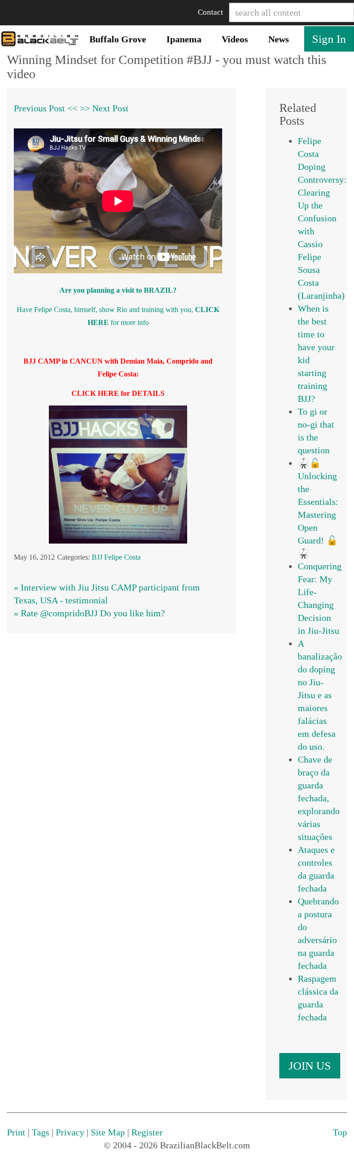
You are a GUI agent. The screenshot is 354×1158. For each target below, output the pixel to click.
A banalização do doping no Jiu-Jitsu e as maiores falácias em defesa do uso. (320, 695)
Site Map (108, 1132)
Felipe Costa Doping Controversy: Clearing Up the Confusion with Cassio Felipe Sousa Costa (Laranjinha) (322, 218)
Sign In (329, 39)
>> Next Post (104, 108)
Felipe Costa (122, 557)
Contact (210, 12)
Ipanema (183, 39)
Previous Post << (45, 108)
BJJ (97, 557)
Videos (235, 39)
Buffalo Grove (117, 39)
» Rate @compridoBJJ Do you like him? (89, 613)
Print (16, 1132)
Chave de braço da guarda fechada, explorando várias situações (319, 798)
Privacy (70, 1132)
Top (340, 1132)
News (278, 39)
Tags (40, 1132)
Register (147, 1132)
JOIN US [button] (310, 1066)
